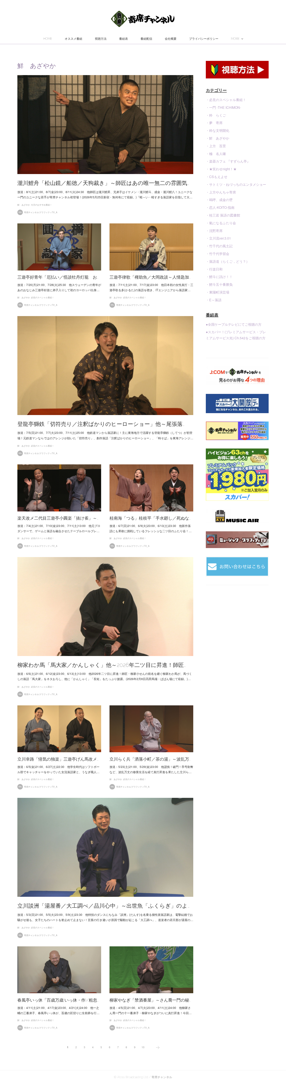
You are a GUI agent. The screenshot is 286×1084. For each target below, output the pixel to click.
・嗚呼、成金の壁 (219, 199)
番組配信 (146, 38)
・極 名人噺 (216, 153)
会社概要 (170, 38)
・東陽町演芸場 (217, 292)
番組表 (123, 38)
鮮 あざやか (23, 205)
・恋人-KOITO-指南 (220, 207)
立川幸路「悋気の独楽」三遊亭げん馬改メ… (57, 759)
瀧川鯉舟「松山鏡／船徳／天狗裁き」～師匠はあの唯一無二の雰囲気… (103, 183)
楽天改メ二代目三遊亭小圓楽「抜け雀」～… (57, 518)
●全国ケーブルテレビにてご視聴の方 (234, 324)
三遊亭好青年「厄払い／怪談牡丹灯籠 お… (57, 277)
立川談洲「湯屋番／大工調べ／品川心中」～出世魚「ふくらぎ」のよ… (103, 906)
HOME (47, 38)
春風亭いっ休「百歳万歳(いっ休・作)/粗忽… (58, 1000)
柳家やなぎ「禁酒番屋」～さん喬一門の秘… (150, 1000)
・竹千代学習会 (217, 253)
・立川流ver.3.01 (218, 238)
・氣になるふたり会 (221, 222)
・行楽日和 (214, 269)
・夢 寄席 (214, 122)
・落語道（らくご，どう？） (227, 261)
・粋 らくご (216, 115)
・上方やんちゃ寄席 (221, 192)
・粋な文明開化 (217, 130)
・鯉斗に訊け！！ (219, 276)
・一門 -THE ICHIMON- (223, 107)
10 (143, 1047)
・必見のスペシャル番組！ (226, 99)
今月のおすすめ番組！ (41, 205)
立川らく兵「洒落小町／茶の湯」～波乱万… (150, 759)
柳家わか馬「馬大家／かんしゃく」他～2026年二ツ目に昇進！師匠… (101, 665)
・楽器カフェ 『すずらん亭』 (228, 161)
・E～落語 (214, 299)
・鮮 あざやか (217, 138)
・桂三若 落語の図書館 (223, 215)
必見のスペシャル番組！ (42, 297)
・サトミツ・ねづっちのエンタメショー (236, 184)
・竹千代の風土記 (219, 245)
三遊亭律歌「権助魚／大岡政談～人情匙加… (150, 277)
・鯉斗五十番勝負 (219, 284)
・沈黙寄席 (214, 230)
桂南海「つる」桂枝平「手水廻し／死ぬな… (150, 518)
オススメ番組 (73, 38)
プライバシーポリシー (203, 38)
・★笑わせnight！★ (221, 169)
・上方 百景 (216, 146)
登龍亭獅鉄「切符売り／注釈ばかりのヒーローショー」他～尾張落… (100, 424)
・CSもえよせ (216, 176)
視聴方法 (101, 38)
